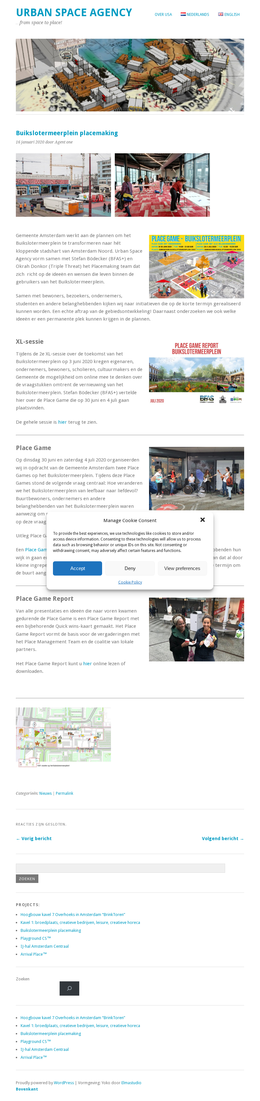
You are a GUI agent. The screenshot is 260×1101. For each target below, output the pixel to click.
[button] (203, 520)
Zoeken (22, 979)
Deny (130, 568)
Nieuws (45, 793)
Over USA (163, 14)
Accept (77, 568)
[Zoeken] (69, 988)
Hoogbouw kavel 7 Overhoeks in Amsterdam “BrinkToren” (73, 914)
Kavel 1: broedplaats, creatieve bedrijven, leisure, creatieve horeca (80, 922)
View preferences (182, 568)
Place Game (37, 550)
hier (62, 422)
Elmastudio (131, 1082)
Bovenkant (27, 1089)
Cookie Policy (130, 582)
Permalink (64, 793)
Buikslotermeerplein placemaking (51, 930)
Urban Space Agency (74, 12)
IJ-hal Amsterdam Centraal (45, 946)
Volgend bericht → (223, 838)
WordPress (64, 1082)
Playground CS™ (36, 938)
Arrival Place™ (34, 954)
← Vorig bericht (34, 838)
